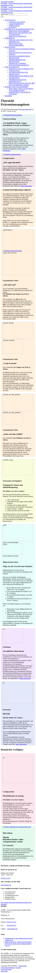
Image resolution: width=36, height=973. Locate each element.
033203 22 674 (5, 878)
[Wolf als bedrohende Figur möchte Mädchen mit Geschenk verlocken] (12, 154)
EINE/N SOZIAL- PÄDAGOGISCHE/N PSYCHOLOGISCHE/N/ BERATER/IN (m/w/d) (18, 943)
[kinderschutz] (13, 642)
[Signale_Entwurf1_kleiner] (17, 827)
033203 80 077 (11, 925)
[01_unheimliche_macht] (12, 115)
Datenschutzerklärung (8, 967)
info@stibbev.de (6, 885)
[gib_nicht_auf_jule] (12, 251)
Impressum (22, 966)
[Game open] (18, 703)
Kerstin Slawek (25, 109)
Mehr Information (26, 186)
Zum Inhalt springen (7, 2)
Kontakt (18, 967)
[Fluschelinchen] (18, 782)
